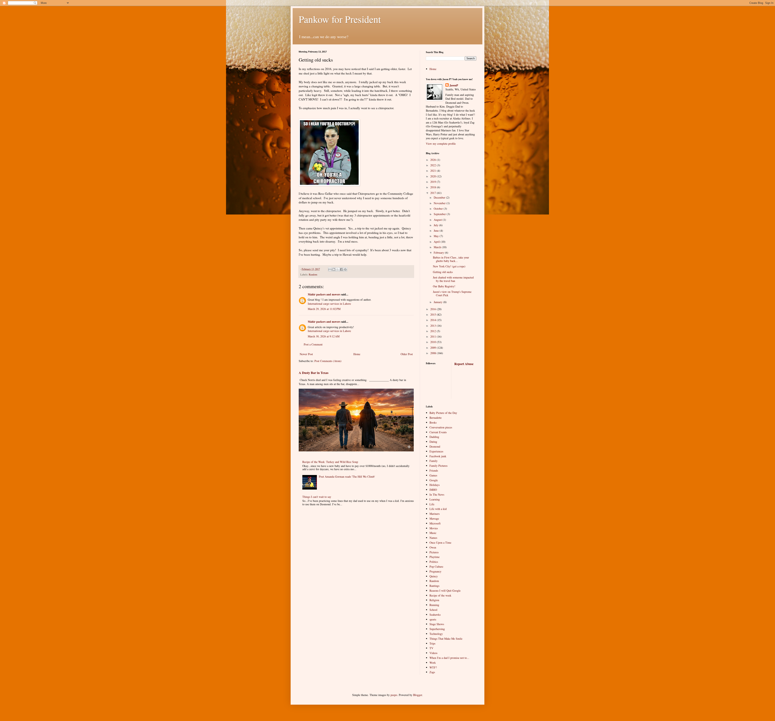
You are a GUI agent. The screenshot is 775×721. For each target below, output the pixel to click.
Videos (433, 653)
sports (432, 619)
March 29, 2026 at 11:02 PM (324, 309)
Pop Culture (436, 566)
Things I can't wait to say (316, 497)
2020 (433, 176)
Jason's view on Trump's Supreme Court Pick (452, 293)
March (438, 247)
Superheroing (437, 629)
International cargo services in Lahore (329, 304)
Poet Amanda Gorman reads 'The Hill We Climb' (347, 476)
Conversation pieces (440, 427)
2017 (433, 193)
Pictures (434, 552)
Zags (432, 672)
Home (356, 354)
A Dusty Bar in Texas (313, 372)
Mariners (434, 514)
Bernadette (435, 418)
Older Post (407, 354)
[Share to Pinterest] (345, 269)
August (438, 220)
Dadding (434, 437)
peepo (394, 695)
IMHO (433, 490)
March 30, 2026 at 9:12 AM (323, 336)
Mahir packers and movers (324, 294)
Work (432, 662)
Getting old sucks (443, 272)
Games (433, 475)
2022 (433, 165)
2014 (433, 320)
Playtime (434, 557)
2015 (433, 314)
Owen (432, 547)
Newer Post (306, 354)
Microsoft (435, 523)
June (437, 230)
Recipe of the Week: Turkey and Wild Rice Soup (330, 462)
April (437, 242)
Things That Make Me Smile (445, 638)
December (440, 197)
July (436, 225)
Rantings (434, 586)
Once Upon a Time (440, 542)
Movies (433, 528)
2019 (433, 182)
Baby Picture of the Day (443, 413)
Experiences (436, 451)
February (439, 252)
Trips (432, 643)
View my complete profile (441, 143)
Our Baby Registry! (444, 286)
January (438, 302)
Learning (434, 499)
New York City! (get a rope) (449, 266)
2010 (433, 342)
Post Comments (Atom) (327, 361)
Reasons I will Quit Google (445, 590)
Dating (433, 442)
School (433, 610)
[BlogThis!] (334, 269)
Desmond (434, 446)
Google (433, 480)
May (437, 236)
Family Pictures (438, 466)
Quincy (433, 576)
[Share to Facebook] (341, 269)
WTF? (433, 667)
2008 (433, 353)
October (439, 208)
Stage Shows (436, 624)
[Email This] (330, 269)
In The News (436, 494)
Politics (433, 562)
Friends (433, 470)
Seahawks (435, 614)
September (440, 214)
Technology (436, 634)
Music (432, 533)
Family (433, 461)
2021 (433, 171)
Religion (434, 600)
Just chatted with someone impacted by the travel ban (453, 279)
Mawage (434, 518)
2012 (433, 331)
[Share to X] (338, 269)
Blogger (417, 695)
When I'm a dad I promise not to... (449, 658)
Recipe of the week (440, 595)
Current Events (438, 432)
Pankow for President (340, 19)
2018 (433, 187)
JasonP (453, 85)
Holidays (434, 485)
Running (434, 605)
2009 (433, 348)
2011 (433, 336)
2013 (433, 326)
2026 (433, 160)
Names (433, 538)
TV (431, 648)
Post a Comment (313, 344)
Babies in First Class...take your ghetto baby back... (451, 259)
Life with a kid (438, 509)
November (440, 203)
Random (313, 274)
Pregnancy (435, 571)
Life (431, 504)
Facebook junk (437, 456)
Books (433, 422)
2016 (433, 309)
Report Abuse (463, 363)
